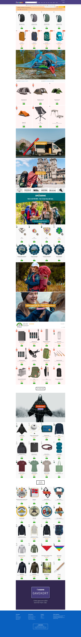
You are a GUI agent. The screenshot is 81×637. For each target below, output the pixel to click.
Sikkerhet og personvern (32, 616)
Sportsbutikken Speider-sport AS (58, 615)
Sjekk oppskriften (40, 308)
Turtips (57, 2)
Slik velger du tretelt (24, 81)
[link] (40, 325)
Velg (59, 439)
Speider (39, 2)
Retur (41, 616)
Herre (46, 2)
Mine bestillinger (18, 616)
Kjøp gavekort (18, 619)
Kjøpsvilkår (42, 615)
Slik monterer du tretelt (49, 81)
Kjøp (21, 28)
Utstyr (42, 2)
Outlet (51, 2)
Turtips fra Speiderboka (31, 619)
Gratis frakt (49, 5)
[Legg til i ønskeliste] (16, 12)
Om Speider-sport (31, 615)
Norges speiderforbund (57, 616)
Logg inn (63, 2)
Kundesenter (63, 0)
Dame (44, 2)
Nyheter (54, 2)
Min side (17, 615)
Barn (48, 2)
